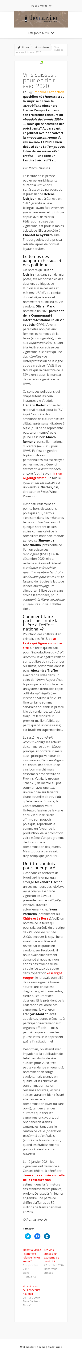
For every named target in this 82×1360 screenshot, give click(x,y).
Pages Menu (39, 5)
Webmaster (27, 1347)
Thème (41, 1347)
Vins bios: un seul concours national (31, 1290)
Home (25, 47)
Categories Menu (38, 33)
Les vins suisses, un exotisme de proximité (51, 1255)
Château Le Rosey (36, 918)
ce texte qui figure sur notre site (42, 643)
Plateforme (55, 1347)
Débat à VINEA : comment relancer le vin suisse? (32, 1255)
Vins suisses (42, 47)
